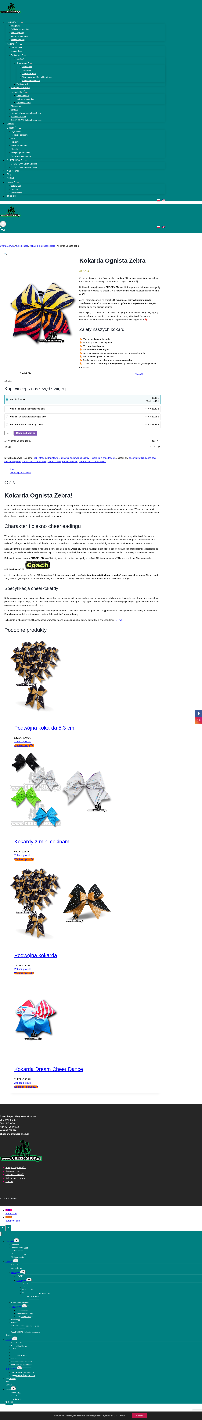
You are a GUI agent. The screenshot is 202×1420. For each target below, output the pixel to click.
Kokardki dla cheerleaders (103, 458)
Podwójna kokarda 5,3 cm (44, 728)
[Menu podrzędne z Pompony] (22, 22)
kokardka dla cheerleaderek (92, 461)
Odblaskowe (16, 47)
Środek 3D (25, 373)
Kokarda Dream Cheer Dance (48, 1069)
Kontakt (10, 178)
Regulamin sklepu (14, 1171)
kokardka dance (70, 461)
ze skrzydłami (22, 95)
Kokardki (9, 1261)
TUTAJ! (118, 620)
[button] (5, 254)
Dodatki (8, 1339)
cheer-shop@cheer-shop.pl (14, 1134)
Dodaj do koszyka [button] (24, 1086)
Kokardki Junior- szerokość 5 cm (26, 113)
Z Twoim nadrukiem (31, 80)
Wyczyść (139, 374)
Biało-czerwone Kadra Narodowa (37, 77)
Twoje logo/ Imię (23, 102)
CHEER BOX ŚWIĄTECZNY (24, 167)
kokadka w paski (12, 461)
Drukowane (21, 1280)
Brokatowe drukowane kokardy (74, 458)
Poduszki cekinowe (19, 135)
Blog (9, 174)
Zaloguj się (16, 185)
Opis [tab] (12, 469)
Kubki (13, 138)
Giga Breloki (16, 131)
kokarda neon (54, 461)
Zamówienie (16, 193)
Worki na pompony (19, 36)
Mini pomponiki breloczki (22, 152)
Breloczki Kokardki (19, 145)
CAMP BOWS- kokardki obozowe (26, 120)
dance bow (150, 458)
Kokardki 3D (16, 1307)
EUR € (12, 1219)
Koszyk (14, 189)
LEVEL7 (20, 59)
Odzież (10, 123)
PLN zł (11, 1212)
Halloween (26, 70)
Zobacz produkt (22, 741)
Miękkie (14, 109)
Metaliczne (16, 106)
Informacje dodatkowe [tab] (20, 472)
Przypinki (15, 142)
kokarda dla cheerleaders (34, 461)
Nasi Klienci (13, 171)
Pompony (15, 25)
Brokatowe (52, 458)
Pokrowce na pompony (21, 156)
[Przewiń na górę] (2, 1228)
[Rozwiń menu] (3, 224)
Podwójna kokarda (35, 955)
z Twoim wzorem (18, 116)
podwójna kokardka (25, 99)
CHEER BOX (11, 1369)
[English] (163, 200)
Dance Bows (17, 51)
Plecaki (14, 149)
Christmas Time (29, 73)
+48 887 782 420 (8, 1130)
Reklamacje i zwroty (15, 1178)
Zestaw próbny (17, 32)
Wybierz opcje (22, 745)
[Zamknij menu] (1, 1233)
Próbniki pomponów (20, 29)
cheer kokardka (136, 458)
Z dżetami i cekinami (20, 87)
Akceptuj (139, 1416)
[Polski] (158, 200)
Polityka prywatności (15, 1167)
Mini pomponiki (17, 39)
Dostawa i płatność (14, 1174)
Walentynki (27, 66)
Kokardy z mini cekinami (42, 841)
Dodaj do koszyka (25, 433)
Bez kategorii (40, 458)
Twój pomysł (22, 84)
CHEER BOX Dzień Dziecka (24, 164)
